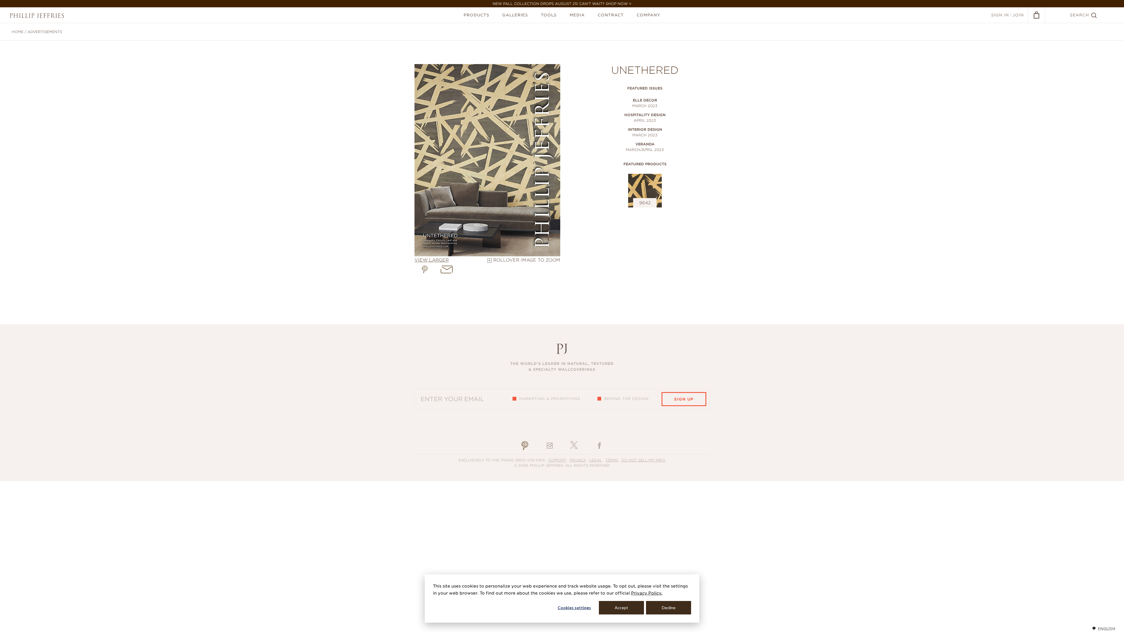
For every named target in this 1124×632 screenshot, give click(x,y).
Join (1018, 15)
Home (17, 32)
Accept (621, 607)
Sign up (683, 399)
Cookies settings (574, 607)
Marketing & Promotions (549, 399)
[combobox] (1103, 628)
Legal (595, 460)
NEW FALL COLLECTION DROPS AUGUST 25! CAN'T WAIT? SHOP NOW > (562, 3)
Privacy (578, 460)
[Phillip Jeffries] (37, 15)
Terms (611, 460)
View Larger (431, 260)
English (1106, 628)
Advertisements (45, 32)
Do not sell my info (643, 460)
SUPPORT (557, 460)
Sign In (1000, 15)
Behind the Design (626, 399)
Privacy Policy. (646, 593)
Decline (669, 607)
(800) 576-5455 (530, 460)
